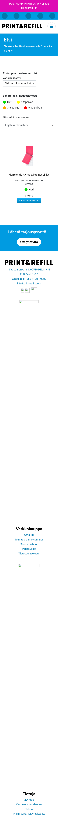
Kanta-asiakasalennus (29, 804)
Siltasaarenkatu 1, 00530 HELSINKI (29, 269)
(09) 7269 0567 (29, 274)
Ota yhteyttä (29, 242)
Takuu (29, 809)
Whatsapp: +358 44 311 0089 (29, 278)
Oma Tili (29, 534)
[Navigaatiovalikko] (51, 26)
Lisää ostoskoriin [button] (29, 200)
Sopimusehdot (29, 544)
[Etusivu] (22, 26)
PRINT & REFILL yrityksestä (29, 813)
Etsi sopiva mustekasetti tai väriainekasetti (20, 76)
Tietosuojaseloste (29, 553)
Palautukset (29, 548)
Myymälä (29, 799)
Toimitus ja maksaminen (29, 539)
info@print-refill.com (29, 283)
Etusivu (8, 46)
